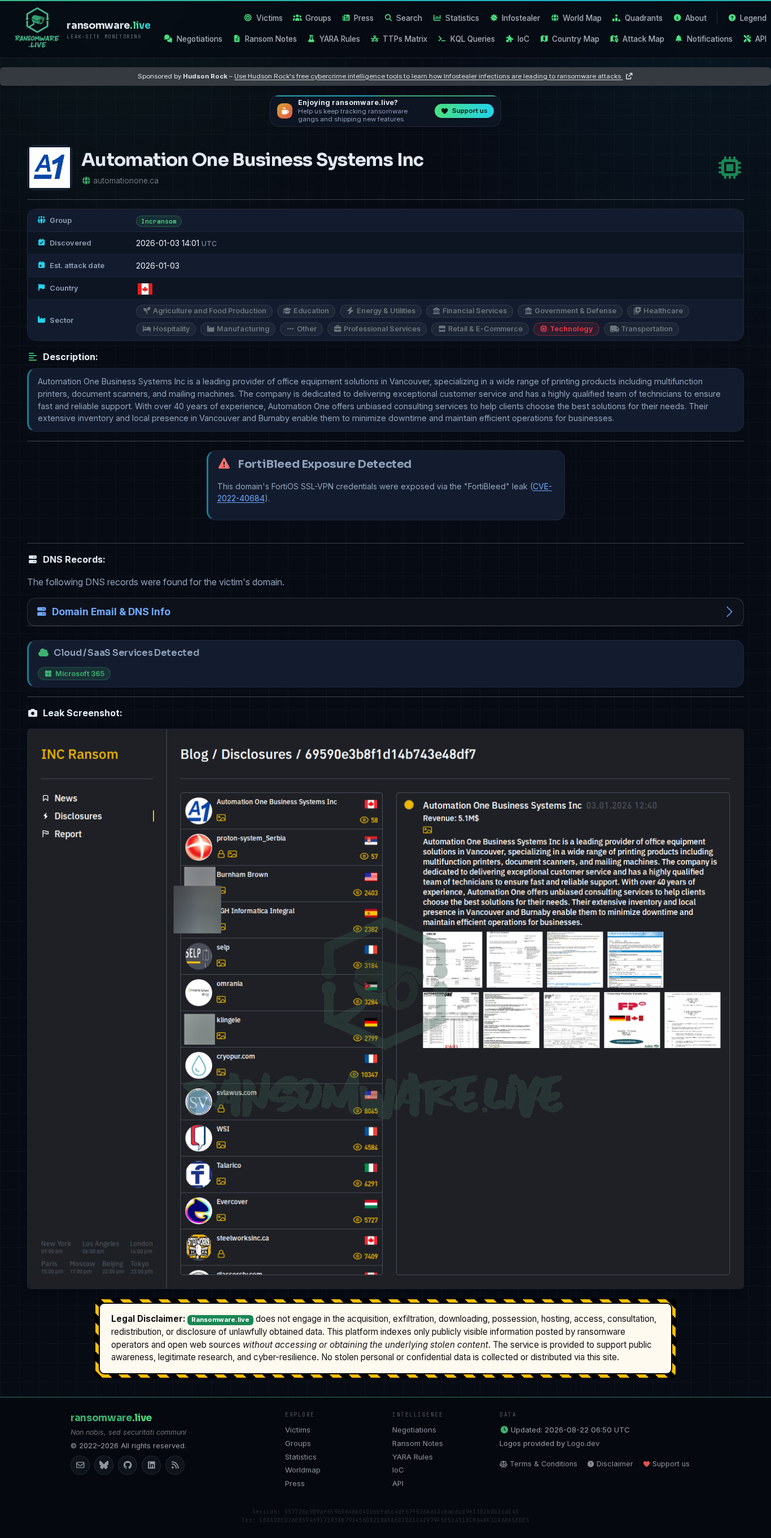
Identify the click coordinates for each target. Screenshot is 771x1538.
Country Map (575, 38)
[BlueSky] (103, 1465)
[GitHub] (127, 1465)
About (696, 18)
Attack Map (643, 38)
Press (364, 18)
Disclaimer (615, 1464)
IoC (523, 38)
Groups (318, 18)
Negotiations (199, 38)
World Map (582, 18)
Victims (269, 18)
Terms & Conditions (543, 1464)
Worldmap (303, 1469)
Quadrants (644, 18)
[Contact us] (80, 1465)
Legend (753, 18)
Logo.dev (583, 1443)
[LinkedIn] (151, 1465)
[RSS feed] (175, 1465)
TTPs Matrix (405, 38)
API (760, 38)
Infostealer (521, 18)
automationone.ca (126, 180)
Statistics (462, 18)
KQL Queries (472, 38)
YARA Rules (339, 38)
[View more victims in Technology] (730, 167)
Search (409, 18)
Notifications (710, 38)
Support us (671, 1464)
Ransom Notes (271, 38)
